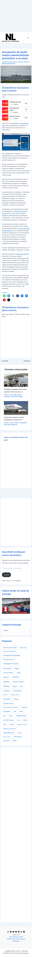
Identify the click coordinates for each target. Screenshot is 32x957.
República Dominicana (9, 728)
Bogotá (15, 686)
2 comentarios (22, 422)
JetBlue (11, 716)
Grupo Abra (7, 424)
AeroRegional (7, 668)
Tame (19, 733)
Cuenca (5, 694)
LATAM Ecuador (8, 720)
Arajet (18, 672)
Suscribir (6, 574)
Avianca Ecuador (18, 682)
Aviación (6, 395)
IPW (4, 716)
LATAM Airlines (21, 716)
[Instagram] (16, 932)
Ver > (26, 103)
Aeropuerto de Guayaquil (11, 655)
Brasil (21, 686)
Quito (12, 724)
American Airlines (8, 672)
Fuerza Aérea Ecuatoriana (10, 707)
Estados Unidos (8, 703)
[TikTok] (21, 932)
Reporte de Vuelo (22, 724)
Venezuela (6, 740)
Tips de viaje (6, 736)
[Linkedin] (18, 932)
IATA (16, 396)
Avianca (6, 682)
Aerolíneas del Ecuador (10, 647)
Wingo (14, 740)
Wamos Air (14, 424)
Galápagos (24, 707)
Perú (4, 724)
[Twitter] (8, 932)
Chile (12, 396)
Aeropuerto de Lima (9, 659)
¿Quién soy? (16, 934)
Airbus (17, 668)
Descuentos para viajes (16, 937)
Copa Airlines (17, 691)
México (25, 720)
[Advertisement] (16, 16)
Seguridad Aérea (11, 63)
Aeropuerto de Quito (23, 254)
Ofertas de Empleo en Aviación (16, 939)
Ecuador (7, 699)
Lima (18, 720)
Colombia (6, 691)
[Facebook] (10, 932)
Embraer (16, 699)
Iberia (21, 711)
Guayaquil (6, 711)
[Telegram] (24, 932)
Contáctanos (16, 941)
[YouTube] (13, 932)
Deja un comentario (18, 62)
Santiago (20, 396)
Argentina (6, 677)
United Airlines (18, 736)
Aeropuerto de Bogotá (9, 651)
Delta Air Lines (15, 694)
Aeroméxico (23, 647)
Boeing (6, 686)
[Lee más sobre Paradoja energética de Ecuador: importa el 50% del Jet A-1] (16, 380)
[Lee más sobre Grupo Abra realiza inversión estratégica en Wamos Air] (16, 408)
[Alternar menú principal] (28, 38)
